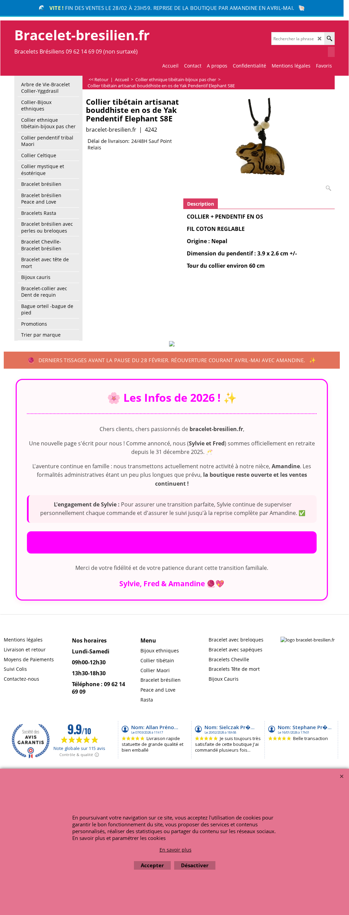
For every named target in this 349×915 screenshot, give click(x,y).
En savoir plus (176, 849)
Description (200, 204)
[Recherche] (329, 38)
